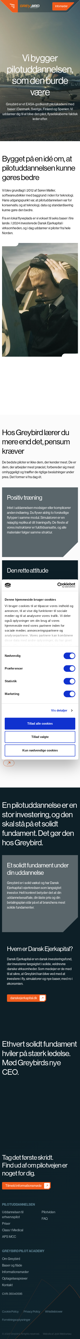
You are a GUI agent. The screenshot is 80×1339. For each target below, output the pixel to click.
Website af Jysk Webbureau (57, 1333)
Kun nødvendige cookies (40, 750)
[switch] (69, 668)
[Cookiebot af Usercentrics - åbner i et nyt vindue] (57, 585)
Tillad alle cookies (40, 723)
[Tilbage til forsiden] (30, 6)
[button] (9, 6)
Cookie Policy (10, 1311)
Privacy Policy (32, 1311)
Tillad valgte (40, 737)
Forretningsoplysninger (16, 1319)
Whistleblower (54, 1311)
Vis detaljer (59, 710)
